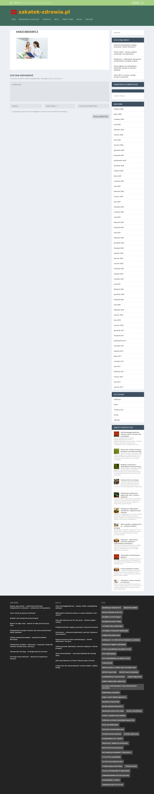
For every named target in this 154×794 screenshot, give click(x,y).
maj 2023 (117, 233)
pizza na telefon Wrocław (113, 729)
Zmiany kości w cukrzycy (130, 480)
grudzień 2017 (119, 330)
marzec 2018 (118, 315)
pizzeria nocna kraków (111, 734)
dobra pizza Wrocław (111, 635)
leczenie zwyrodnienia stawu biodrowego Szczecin (119, 687)
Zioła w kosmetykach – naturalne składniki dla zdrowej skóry (76, 654)
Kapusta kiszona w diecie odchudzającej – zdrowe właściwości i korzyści (74, 640)
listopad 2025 (119, 155)
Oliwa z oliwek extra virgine (113, 716)
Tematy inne (67, 20)
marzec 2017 (118, 377)
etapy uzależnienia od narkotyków (116, 649)
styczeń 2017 (118, 387)
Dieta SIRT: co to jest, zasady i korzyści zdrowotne (125, 76)
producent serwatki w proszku (115, 743)
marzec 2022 (118, 258)
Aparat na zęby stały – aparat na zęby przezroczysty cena (29, 624)
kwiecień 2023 (119, 238)
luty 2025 (117, 202)
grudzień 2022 (119, 243)
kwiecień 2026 (119, 130)
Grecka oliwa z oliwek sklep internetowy (119, 668)
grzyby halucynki (109, 672)
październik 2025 (120, 160)
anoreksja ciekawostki (111, 608)
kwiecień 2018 (119, 310)
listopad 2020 (119, 300)
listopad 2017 (119, 336)
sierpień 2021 (118, 274)
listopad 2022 (119, 248)
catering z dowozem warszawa (115, 631)
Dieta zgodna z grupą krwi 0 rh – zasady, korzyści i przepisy (127, 526)
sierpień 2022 (118, 253)
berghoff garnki (130, 608)
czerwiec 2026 (119, 119)
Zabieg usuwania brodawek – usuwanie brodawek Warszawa (28, 638)
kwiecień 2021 (119, 289)
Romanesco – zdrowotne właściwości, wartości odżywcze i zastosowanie (77, 633)
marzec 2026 (118, 135)
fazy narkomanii (109, 654)
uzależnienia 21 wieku (111, 780)
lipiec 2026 (117, 114)
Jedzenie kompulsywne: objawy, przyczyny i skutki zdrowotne (125, 46)
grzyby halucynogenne (128, 672)
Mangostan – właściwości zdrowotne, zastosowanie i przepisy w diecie (127, 60)
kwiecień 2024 (119, 222)
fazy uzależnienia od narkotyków (116, 658)
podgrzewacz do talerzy (112, 739)
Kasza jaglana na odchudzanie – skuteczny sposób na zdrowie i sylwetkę (126, 68)
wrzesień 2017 (119, 346)
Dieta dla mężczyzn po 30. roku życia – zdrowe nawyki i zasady (76, 621)
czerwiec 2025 (119, 181)
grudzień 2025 (119, 150)
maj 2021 (117, 284)
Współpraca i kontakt (29, 20)
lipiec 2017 (117, 356)
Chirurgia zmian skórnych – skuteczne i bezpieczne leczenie (28, 658)
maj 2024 (117, 217)
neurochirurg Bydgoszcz (112, 706)
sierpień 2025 (118, 171)
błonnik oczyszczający (111, 617)
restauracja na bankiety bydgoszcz (116, 752)
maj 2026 (117, 124)
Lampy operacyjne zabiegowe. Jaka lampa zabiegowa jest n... (41, 3)
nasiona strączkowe (110, 702)
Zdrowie (89, 20)
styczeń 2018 (118, 325)
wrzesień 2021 (119, 269)
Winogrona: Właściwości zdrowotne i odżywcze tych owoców (131, 510)
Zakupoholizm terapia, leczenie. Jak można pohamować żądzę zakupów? (30, 631)
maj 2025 (117, 186)
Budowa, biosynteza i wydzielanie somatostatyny (131, 466)
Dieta (56, 20)
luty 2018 (117, 320)
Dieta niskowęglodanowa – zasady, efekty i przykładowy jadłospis (76, 607)
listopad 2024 (119, 207)
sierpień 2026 (118, 109)
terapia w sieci (131, 766)
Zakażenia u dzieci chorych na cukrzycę (130, 581)
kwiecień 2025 (119, 191)
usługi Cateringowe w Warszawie (115, 771)
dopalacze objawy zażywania (114, 645)
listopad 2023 (119, 227)
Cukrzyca (47, 20)
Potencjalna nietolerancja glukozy (130, 556)
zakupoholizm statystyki (112, 785)
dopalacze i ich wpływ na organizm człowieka (121, 640)
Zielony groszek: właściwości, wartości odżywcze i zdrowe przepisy (76, 647)
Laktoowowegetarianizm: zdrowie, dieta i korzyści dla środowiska (131, 434)
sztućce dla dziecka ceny (112, 762)
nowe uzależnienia (134, 711)
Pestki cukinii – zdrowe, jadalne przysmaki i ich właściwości (125, 53)
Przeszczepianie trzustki (130, 569)
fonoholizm (107, 663)
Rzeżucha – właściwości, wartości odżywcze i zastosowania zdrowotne (126, 541)
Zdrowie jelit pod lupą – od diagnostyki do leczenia (28, 652)
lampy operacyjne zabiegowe (113, 681)
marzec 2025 (118, 196)
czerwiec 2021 (119, 279)
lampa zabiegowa (135, 677)
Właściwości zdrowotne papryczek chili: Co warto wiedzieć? (130, 495)
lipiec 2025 (117, 176)
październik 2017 (120, 341)
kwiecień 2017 (119, 372)
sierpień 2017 (118, 351)
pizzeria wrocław (131, 734)
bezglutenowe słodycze (112, 612)
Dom (14, 20)
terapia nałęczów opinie (112, 766)
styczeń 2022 (118, 263)
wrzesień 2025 (119, 166)
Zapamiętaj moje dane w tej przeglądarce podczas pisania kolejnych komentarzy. (40, 111)
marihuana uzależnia (110, 693)
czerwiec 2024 (119, 212)
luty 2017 (117, 382)
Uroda (79, 20)
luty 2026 (117, 140)
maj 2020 (117, 305)
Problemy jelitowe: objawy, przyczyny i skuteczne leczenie (77, 627)
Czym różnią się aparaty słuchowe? (23, 613)
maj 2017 (117, 366)
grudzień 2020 (119, 294)
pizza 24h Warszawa (110, 725)
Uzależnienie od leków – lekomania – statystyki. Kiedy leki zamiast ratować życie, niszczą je (31, 645)
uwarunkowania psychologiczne (115, 775)
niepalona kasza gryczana (113, 711)
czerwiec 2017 (119, 361)
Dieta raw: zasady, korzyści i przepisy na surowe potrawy (131, 450)
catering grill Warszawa (112, 626)
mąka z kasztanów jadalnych (114, 697)
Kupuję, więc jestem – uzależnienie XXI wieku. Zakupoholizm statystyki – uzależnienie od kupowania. (30, 607)
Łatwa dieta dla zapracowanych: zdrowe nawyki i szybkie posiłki (77, 667)
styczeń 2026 (118, 145)
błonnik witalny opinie (111, 621)
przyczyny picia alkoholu (112, 748)
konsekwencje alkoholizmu (113, 677)
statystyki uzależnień (111, 757)
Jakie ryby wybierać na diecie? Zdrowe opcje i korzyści (75, 661)
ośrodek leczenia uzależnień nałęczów (118, 720)
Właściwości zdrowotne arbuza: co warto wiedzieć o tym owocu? (76, 614)
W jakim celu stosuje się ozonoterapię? (24, 618)
